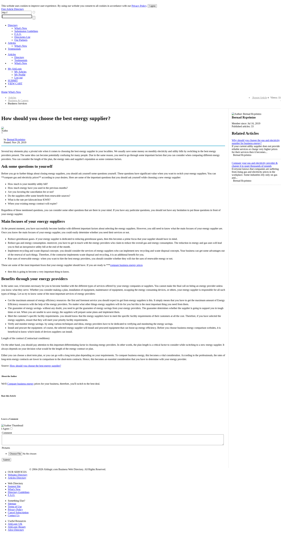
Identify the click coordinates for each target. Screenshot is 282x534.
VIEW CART (15, 83)
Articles (12, 43)
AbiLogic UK (15, 524)
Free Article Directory (12, 9)
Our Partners (20, 40)
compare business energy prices (126, 265)
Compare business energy (20, 383)
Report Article (259, 97)
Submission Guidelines (26, 31)
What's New (20, 28)
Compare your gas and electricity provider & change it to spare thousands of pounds (255, 164)
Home (4, 92)
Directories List (22, 37)
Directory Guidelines (18, 492)
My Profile (19, 74)
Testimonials (14, 48)
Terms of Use (15, 506)
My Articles (20, 71)
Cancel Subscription (18, 512)
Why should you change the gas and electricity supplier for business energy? (256, 142)
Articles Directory (17, 477)
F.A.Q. (18, 34)
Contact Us (13, 515)
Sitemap (12, 503)
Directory (13, 25)
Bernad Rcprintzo (16, 139)
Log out (18, 77)
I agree (152, 6)
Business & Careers (18, 100)
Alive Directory (16, 529)
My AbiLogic (15, 68)
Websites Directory (17, 474)
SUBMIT (13, 80)
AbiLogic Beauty (17, 526)
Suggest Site (14, 486)
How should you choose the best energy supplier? (35, 365)
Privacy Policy (139, 5)
